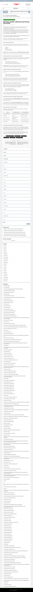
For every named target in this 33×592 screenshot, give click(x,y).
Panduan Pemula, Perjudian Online (8, 449)
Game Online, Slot (6, 330)
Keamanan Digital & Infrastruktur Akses (9, 385)
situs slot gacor (6, 175)
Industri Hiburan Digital (7, 351)
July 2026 (5, 245)
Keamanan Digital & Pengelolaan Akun (9, 388)
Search (4, 222)
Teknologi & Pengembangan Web (8, 535)
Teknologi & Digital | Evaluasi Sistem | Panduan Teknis (11, 522)
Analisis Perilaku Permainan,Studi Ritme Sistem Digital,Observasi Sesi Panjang (14, 297)
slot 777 (5, 182)
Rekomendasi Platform (7, 479)
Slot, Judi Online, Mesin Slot (7, 501)
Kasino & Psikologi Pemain (7, 361)
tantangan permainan (19, 137)
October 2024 (5, 280)
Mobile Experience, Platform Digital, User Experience (11, 418)
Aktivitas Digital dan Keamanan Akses (9, 292)
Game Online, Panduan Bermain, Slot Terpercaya (10, 328)
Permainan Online (6, 465)
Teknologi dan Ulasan (6, 542)
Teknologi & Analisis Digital (7, 520)
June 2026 (5, 247)
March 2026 (5, 252)
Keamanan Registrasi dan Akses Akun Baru (9, 398)
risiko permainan (6, 137)
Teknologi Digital (6, 544)
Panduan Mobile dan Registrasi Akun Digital (9, 447)
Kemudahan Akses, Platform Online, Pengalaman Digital (11, 403)
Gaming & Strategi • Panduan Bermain (9, 333)
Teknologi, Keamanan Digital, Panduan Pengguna (10, 570)
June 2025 (5, 267)
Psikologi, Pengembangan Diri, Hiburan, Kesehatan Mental (11, 477)
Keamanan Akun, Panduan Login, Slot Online (9, 372)
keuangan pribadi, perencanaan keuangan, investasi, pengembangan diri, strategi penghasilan (16, 409)
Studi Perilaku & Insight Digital (8, 515)
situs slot (5, 185)
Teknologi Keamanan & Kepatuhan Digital (9, 559)
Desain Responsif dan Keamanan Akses (9, 312)
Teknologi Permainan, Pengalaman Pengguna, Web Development (12, 562)
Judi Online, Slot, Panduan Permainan (9, 358)
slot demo (5, 195)
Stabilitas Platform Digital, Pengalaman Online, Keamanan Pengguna (13, 504)
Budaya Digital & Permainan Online (8, 302)
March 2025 (5, 272)
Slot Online (5, 488)
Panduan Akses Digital (7, 431)
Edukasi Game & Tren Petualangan (8, 320)
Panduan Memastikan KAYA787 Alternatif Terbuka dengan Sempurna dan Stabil (14, 232)
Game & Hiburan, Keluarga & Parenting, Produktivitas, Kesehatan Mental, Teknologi (15, 325)
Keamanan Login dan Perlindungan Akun (9, 393)
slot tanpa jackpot (12, 137)
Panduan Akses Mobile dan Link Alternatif (9, 433)
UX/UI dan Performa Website (7, 584)
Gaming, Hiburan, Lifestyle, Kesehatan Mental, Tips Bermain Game (12, 339)
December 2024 (6, 277)
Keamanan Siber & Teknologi (7, 400)
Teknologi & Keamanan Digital (8, 527)
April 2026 (5, 250)
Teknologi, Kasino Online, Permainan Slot (9, 568)
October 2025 (5, 260)
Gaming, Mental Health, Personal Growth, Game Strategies (11, 341)
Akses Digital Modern (6, 287)
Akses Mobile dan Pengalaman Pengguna (9, 290)
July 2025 (5, 265)
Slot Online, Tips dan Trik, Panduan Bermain (9, 497)
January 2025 (5, 275)
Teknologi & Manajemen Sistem (8, 532)
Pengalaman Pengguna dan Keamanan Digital (10, 454)
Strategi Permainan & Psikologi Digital (9, 19)
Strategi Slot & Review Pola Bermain (8, 512)
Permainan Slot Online (7, 467)
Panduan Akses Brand (6, 426)
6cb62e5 (5, 24)
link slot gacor (6, 162)
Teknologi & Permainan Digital (8, 537)
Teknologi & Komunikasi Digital (8, 530)
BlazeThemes (15, 590)
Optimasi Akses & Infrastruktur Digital (9, 421)
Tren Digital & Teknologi (7, 575)
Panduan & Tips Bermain (7, 423)
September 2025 (6, 262)
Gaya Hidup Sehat (6, 345)
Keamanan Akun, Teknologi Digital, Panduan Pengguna (11, 374)
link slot (5, 172)
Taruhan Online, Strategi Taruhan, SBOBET (9, 517)
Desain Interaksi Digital (7, 307)
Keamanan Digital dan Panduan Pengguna (9, 390)
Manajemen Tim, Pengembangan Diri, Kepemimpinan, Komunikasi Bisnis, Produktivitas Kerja (16, 416)
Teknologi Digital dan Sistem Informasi (9, 549)
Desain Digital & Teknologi (7, 305)
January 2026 (5, 255)
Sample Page (15, 8)
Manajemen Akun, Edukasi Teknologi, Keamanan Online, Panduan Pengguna (14, 414)
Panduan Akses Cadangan (7, 428)
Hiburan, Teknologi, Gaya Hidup (8, 349)
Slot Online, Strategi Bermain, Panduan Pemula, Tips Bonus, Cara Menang (13, 496)
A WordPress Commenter (7, 240)
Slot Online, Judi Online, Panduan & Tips (9, 492)
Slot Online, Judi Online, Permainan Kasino (9, 494)
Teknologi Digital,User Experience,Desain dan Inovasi (11, 552)
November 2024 (6, 279)
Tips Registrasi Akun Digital (7, 573)
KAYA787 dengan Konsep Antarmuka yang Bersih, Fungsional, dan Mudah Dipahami (15, 235)
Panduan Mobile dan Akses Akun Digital (9, 446)
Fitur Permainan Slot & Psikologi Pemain (9, 323)
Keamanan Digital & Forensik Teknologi (9, 383)
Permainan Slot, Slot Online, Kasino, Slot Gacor (10, 470)
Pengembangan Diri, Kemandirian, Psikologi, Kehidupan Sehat (12, 456)
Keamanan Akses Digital (7, 369)
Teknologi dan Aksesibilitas (7, 540)
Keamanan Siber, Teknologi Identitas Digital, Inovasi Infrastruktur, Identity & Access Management (17, 402)
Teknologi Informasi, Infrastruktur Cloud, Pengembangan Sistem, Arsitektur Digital (15, 557)
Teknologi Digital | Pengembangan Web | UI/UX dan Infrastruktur (12, 547)
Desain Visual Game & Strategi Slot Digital (9, 314)
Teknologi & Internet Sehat (7, 525)
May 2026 (5, 248)
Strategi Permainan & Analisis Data (8, 508)
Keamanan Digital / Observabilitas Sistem (9, 380)
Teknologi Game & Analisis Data (8, 554)
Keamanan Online (6, 395)
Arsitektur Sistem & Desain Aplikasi (8, 300)
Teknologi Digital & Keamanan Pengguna (9, 545)
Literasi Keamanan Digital (7, 413)
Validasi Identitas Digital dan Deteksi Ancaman (10, 586)
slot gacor (5, 202)
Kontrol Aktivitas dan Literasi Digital (8, 411)
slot (16, 35)
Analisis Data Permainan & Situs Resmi (9, 295)
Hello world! (13, 240)
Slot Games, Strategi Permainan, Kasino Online (10, 486)
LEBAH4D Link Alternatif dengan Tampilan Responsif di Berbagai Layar (16, 11)
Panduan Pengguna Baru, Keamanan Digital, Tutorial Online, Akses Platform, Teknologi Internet (16, 451)
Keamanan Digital (6, 378)
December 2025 (6, 257)
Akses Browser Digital (7, 285)
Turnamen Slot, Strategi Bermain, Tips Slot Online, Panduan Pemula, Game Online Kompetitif (16, 578)
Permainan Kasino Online (7, 462)
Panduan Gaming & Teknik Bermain (8, 439)
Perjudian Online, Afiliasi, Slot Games (9, 460)
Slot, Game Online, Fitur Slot (7, 499)
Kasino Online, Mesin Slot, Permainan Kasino (10, 363)
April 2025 (5, 270)
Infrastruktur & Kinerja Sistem (8, 353)
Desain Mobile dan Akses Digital (8, 309)
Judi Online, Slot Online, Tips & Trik (8, 356)
